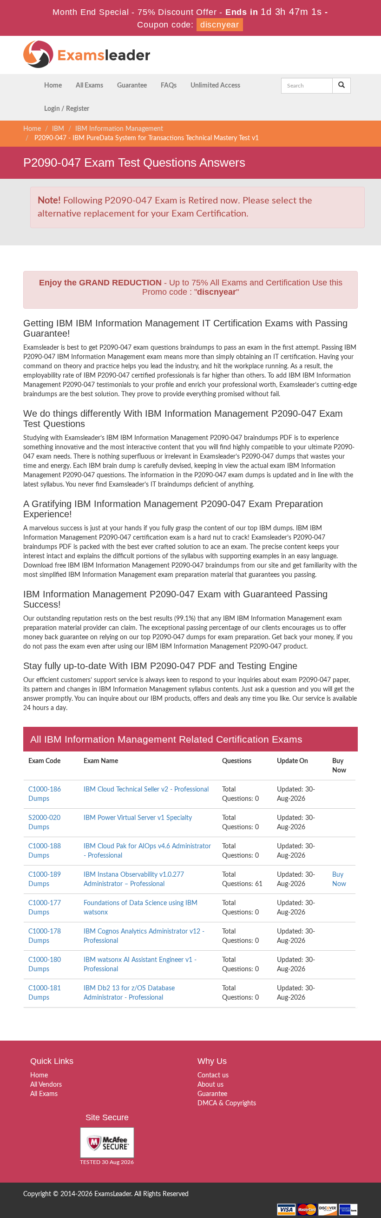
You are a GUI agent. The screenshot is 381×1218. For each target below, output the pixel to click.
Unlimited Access (215, 85)
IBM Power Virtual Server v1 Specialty (138, 818)
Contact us (213, 1075)
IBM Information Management (119, 129)
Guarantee (132, 85)
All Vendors (46, 1085)
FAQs (169, 85)
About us (210, 1085)
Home (53, 85)
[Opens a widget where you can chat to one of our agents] (317, 1157)
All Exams (89, 85)
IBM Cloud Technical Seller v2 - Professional (146, 789)
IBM (58, 129)
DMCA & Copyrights (226, 1103)
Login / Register (66, 109)
